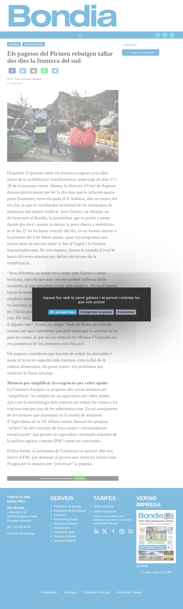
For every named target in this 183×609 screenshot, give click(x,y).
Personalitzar (125, 312)
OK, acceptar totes (62, 312)
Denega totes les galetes (96, 312)
